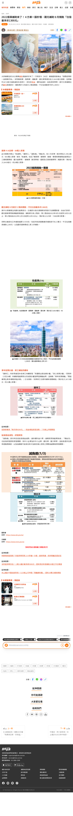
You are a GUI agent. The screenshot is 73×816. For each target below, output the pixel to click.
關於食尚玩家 (6, 769)
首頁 (3, 14)
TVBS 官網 (59, 790)
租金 (33, 82)
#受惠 (34, 666)
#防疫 (48, 666)
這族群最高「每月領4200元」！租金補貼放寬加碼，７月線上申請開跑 (28, 429)
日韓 (56, 7)
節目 (18, 7)
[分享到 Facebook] (57, 30)
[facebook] (3, 783)
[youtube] (7, 783)
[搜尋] (66, 2)
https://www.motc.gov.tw (15, 542)
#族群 (41, 666)
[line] (12, 783)
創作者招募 (24, 772)
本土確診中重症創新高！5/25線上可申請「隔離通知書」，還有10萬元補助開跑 (31, 572)
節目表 (23, 775)
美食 (29, 7)
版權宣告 (23, 778)
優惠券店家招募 (25, 769)
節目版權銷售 (63, 769)
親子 (46, 7)
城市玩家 (5, 7)
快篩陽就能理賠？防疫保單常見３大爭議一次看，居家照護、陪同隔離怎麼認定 (31, 555)
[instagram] (17, 783)
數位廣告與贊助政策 (46, 778)
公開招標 (61, 772)
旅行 (34, 7)
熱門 (23, 7)
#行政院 (19, 666)
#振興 (5, 666)
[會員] (70, 2)
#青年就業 (20, 671)
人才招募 (4, 775)
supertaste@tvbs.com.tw (17, 755)
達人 (61, 7)
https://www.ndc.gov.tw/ (15, 535)
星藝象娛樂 (62, 778)
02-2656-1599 (15, 760)
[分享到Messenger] (65, 30)
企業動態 (4, 778)
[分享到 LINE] (61, 30)
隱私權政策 (43, 772)
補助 (21, 76)
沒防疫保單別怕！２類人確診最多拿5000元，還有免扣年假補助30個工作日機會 (32, 564)
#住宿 (5, 671)
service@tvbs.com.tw (15, 758)
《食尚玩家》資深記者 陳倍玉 (17, 30)
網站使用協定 (44, 775)
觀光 (5, 85)
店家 (66, 7)
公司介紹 (4, 772)
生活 (51, 7)
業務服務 (42, 769)
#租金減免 (30, 671)
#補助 (12, 666)
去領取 (35, 100)
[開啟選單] (3, 2)
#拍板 (27, 666)
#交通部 (56, 666)
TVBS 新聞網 (67, 790)
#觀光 (64, 666)
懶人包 (40, 7)
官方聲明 (61, 775)
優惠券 (12, 7)
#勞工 (12, 671)
